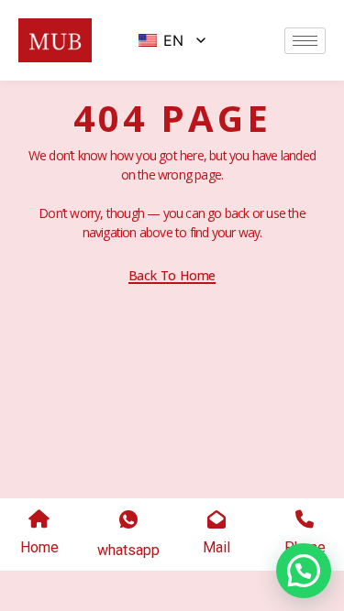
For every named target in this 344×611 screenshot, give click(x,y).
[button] (303, 570)
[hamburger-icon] (305, 40)
